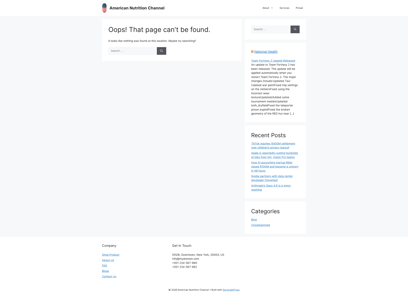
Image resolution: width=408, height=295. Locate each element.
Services (284, 7)
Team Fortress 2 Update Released (273, 60)
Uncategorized (260, 225)
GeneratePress (231, 289)
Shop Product (110, 254)
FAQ (104, 265)
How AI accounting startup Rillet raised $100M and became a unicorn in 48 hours (274, 166)
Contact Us (109, 276)
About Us (108, 260)
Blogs (105, 271)
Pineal (299, 7)
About (265, 7)
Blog (254, 219)
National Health (266, 52)
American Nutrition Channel (136, 8)
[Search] (161, 51)
